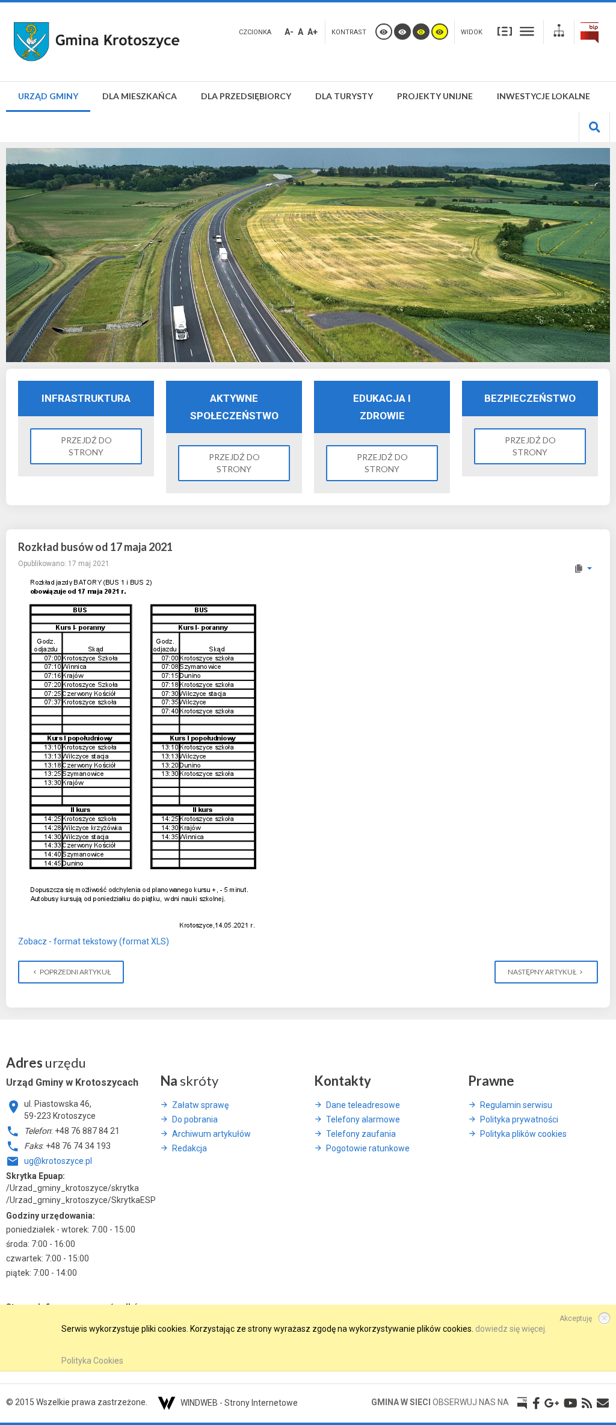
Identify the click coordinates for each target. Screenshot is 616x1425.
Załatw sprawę (200, 1105)
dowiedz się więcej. (511, 1329)
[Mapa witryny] (559, 32)
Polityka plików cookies (523, 1134)
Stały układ (504, 30)
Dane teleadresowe (363, 1105)
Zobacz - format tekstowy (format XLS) (93, 941)
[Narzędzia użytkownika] (582, 568)
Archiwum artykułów (211, 1134)
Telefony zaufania (361, 1134)
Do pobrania (195, 1119)
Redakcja (189, 1148)
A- (289, 32)
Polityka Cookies (92, 1360)
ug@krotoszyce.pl (58, 1161)
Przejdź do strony (86, 446)
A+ (312, 32)
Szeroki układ (527, 30)
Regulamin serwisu (516, 1105)
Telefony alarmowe (363, 1119)
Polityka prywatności (519, 1119)
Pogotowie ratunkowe (368, 1148)
